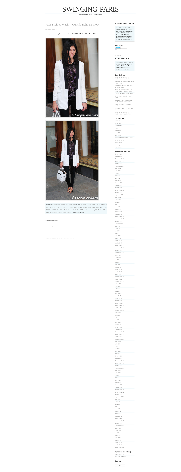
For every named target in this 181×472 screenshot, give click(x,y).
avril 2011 (117, 409)
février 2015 (118, 298)
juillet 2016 (118, 257)
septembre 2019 (119, 166)
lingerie (117, 128)
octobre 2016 (118, 250)
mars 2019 (118, 180)
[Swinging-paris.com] (121, 51)
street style (126, 69)
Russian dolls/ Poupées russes (124, 137)
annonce (117, 121)
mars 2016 (118, 267)
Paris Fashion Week (70, 210)
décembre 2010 (119, 418)
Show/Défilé (119, 69)
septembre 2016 (119, 252)
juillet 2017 (118, 228)
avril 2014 (118, 322)
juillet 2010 (118, 430)
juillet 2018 (118, 200)
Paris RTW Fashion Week (84, 210)
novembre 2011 (119, 392)
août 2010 (118, 428)
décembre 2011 (119, 389)
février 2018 (118, 212)
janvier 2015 (118, 300)
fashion (80, 207)
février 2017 (118, 240)
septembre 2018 (119, 195)
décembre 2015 (119, 274)
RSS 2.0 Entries (119, 454)
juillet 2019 (118, 171)
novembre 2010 (119, 421)
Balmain (83, 204)
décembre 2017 (119, 216)
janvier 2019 (118, 185)
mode (93, 207)
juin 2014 (117, 317)
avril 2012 (118, 380)
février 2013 (118, 356)
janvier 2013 (118, 358)
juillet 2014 (118, 315)
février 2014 (118, 327)
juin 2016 (117, 260)
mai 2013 (117, 349)
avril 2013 (118, 351)
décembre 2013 (119, 332)
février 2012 (118, 385)
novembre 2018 (119, 190)
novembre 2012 (119, 363)
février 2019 (118, 183)
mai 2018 (117, 204)
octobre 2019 (118, 163)
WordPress (71, 238)
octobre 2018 (118, 192)
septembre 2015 (119, 281)
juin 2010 (117, 433)
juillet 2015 (118, 286)
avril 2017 (118, 236)
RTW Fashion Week (101, 210)
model (98, 207)
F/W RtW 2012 (54, 207)
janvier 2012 (118, 387)
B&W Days (118, 123)
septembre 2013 (119, 339)
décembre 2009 (119, 447)
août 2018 (118, 197)
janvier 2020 (118, 156)
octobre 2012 (118, 365)
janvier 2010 (118, 445)
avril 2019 (118, 178)
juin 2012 (117, 375)
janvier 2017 (118, 243)
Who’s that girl (119, 147)
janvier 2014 (118, 329)
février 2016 (118, 269)
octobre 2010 (118, 423)
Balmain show (91, 204)
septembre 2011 (119, 397)
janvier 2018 (118, 214)
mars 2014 (118, 325)
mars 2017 (118, 238)
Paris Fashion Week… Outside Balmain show (72, 24)
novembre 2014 (119, 305)
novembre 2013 (119, 334)
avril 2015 (118, 293)
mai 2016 (117, 262)
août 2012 (118, 370)
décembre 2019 (119, 159)
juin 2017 (117, 231)
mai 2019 (117, 175)
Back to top (50, 226)
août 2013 (118, 341)
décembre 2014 (119, 303)
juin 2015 (117, 288)
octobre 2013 (118, 337)
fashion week (126, 67)
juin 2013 (117, 346)
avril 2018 (118, 207)
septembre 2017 (119, 224)
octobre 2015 (118, 279)
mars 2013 (118, 353)
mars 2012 (118, 382)
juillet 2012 (118, 373)
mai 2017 (117, 233)
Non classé (118, 135)
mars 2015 (118, 296)
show (47, 212)
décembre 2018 (119, 187)
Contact (118, 55)
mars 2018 (118, 209)
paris (101, 207)
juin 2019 (117, 173)
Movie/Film (118, 130)
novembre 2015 (119, 276)
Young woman (67, 212)
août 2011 (118, 399)
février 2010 (118, 442)
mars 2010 (118, 440)
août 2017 (118, 226)
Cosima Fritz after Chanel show (124, 93)
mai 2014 (117, 320)
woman (60, 212)
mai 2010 (117, 435)
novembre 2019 (119, 161)
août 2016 (118, 255)
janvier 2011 (118, 416)
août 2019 (118, 168)
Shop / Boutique (119, 140)
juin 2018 (117, 202)
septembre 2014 (119, 310)
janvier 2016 (118, 272)
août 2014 (118, 313)
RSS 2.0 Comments (120, 456)
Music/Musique (119, 133)
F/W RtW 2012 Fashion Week (68, 207)
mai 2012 (117, 377)
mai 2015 (117, 291)
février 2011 (118, 414)
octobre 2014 (118, 308)
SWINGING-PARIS (90, 9)
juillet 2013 (118, 344)
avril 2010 (118, 438)
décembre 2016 (119, 245)
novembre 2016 (119, 248)
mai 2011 (117, 406)
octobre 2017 (118, 221)
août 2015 (118, 284)
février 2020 (118, 154)
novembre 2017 (119, 219)
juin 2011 (117, 404)
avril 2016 (118, 264)
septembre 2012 (119, 368)
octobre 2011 (118, 394)
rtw (93, 210)
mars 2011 (118, 411)
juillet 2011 (118, 401)
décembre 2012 (119, 361)
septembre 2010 (119, 426)
